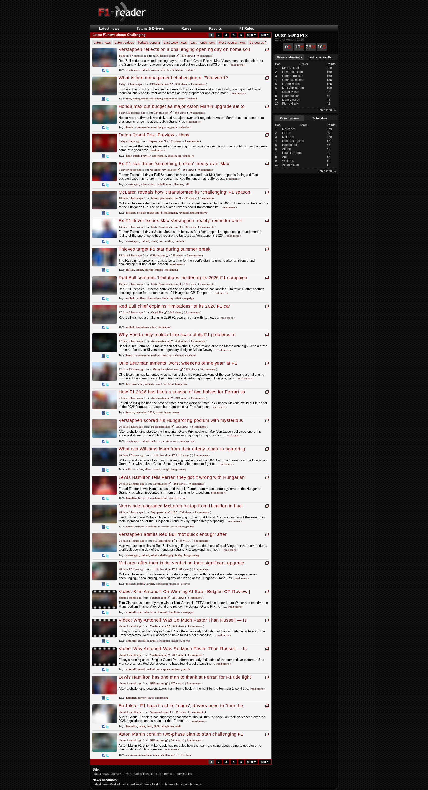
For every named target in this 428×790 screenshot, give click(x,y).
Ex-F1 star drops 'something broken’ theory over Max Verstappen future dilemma (174, 166)
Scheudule (319, 118)
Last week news (175, 42)
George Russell (292, 76)
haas (129, 155)
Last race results (320, 57)
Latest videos (124, 42)
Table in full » (327, 110)
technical (178, 355)
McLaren (288, 137)
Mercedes (288, 129)
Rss (190, 774)
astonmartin (142, 127)
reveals (141, 212)
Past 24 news (119, 784)
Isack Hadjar (290, 96)
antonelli (175, 526)
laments (149, 383)
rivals (179, 754)
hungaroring (187, 440)
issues (154, 241)
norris (165, 440)
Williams (288, 161)
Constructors (289, 118)
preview (146, 155)
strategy (174, 497)
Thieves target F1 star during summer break (165, 249)
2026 (178, 298)
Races (186, 28)
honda (130, 127)
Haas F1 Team (292, 153)
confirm (147, 754)
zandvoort (170, 98)
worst (158, 383)
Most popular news (232, 42)
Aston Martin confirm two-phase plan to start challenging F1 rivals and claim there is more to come (181, 737)
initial (140, 583)
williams (131, 469)
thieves (130, 269)
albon (148, 469)
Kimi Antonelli (291, 68)
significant (162, 583)
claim (188, 754)
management (140, 98)
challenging (177, 69)
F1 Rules (246, 28)
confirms (141, 298)
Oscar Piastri (290, 92)
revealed (184, 212)
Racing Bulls (290, 145)
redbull (145, 69)
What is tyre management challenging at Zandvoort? (173, 77)
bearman (131, 383)
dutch (136, 155)
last (265, 35)
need (149, 726)
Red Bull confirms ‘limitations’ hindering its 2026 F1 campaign (183, 277)
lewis (151, 497)
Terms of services (175, 774)
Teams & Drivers (121, 774)
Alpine (286, 149)
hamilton (131, 497)
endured (190, 69)
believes (185, 583)
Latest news (109, 28)
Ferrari (286, 133)
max (153, 127)
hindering (167, 298)
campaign (188, 298)
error (183, 497)
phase (156, 754)
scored (174, 440)
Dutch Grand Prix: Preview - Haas (154, 134)
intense (159, 269)
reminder (180, 241)
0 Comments (204, 55)
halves (159, 412)
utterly (157, 469)
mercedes (141, 412)
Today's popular (149, 42)
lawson (155, 69)
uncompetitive (198, 212)
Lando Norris (291, 84)
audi (178, 726)
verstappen (132, 69)
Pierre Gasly (290, 103)
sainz (140, 469)
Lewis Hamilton (292, 72)
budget (162, 127)
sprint (181, 98)
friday (179, 555)
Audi (285, 157)
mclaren (131, 212)
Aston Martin (290, 164)
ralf (187, 184)
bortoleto (131, 726)
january (166, 355)
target (139, 269)
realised (155, 355)
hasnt (167, 412)
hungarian (181, 383)
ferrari (130, 412)
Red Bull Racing (293, 141)
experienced (159, 155)
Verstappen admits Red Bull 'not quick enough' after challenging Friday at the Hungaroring (173, 537)
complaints (167, 726)
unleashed (184, 127)
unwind (149, 269)
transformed (154, 212)
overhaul (190, 355)
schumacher (148, 184)
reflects (164, 69)
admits (155, 555)
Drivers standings (289, 57)
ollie (140, 383)
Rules (158, 774)
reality (169, 241)
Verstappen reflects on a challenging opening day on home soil (184, 49)
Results (215, 28)
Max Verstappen (293, 88)
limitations (154, 298)
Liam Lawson (291, 99)
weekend (192, 98)
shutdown (188, 155)
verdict (150, 583)
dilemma (178, 184)
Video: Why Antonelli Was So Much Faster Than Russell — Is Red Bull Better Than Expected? (183, 623)
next (251, 35)
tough (165, 469)
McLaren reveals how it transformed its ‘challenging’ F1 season (184, 192)
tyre (128, 98)
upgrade (172, 127)
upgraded (188, 526)
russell (163, 612)
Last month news (202, 42)
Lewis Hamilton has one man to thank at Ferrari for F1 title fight (185, 677)
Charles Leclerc (292, 80)
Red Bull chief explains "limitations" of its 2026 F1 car (174, 306)
